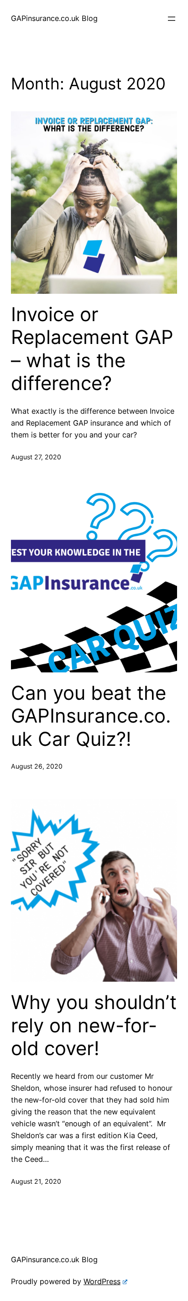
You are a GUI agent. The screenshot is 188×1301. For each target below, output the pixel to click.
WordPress (102, 1281)
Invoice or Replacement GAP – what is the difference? (92, 349)
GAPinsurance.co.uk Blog (54, 18)
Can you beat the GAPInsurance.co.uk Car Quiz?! (91, 716)
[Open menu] (171, 18)
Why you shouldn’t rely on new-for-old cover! (94, 1025)
